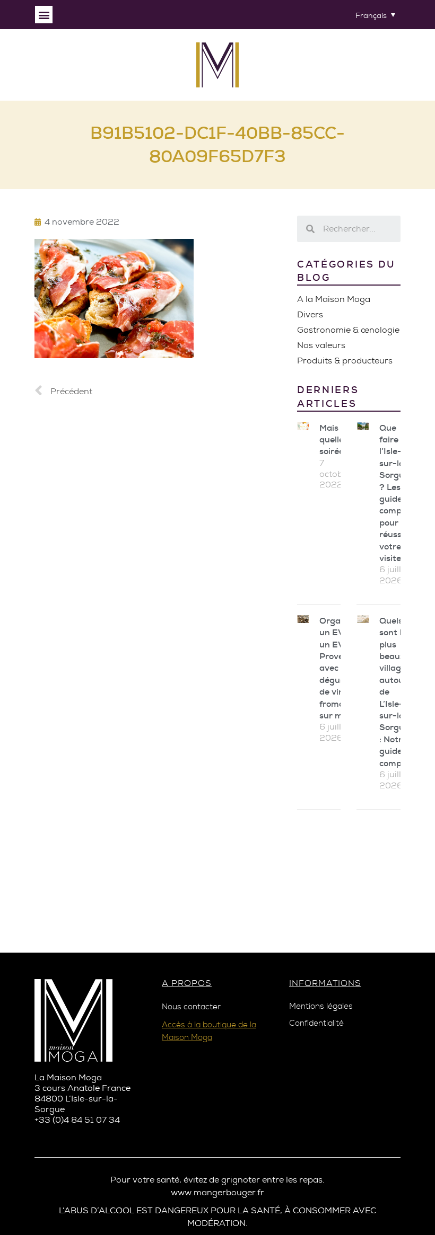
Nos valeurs (321, 345)
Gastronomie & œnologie (348, 329)
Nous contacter (191, 1007)
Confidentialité (316, 1023)
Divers (310, 314)
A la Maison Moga (333, 299)
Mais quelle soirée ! (333, 439)
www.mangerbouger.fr (217, 1192)
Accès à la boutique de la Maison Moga (209, 1031)
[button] (43, 14)
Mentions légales (321, 1006)
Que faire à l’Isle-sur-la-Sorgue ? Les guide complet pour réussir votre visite (395, 493)
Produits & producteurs (345, 360)
